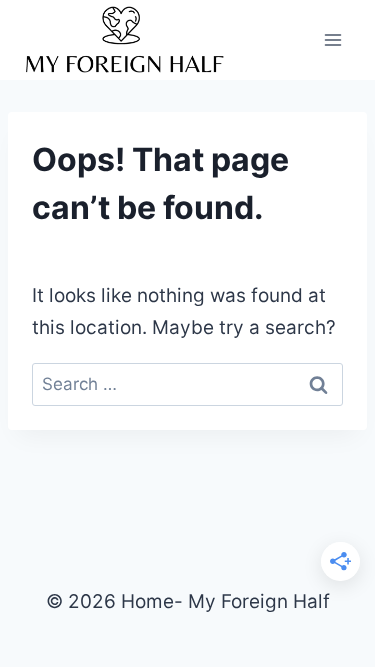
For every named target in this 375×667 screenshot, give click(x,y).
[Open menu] (332, 39)
